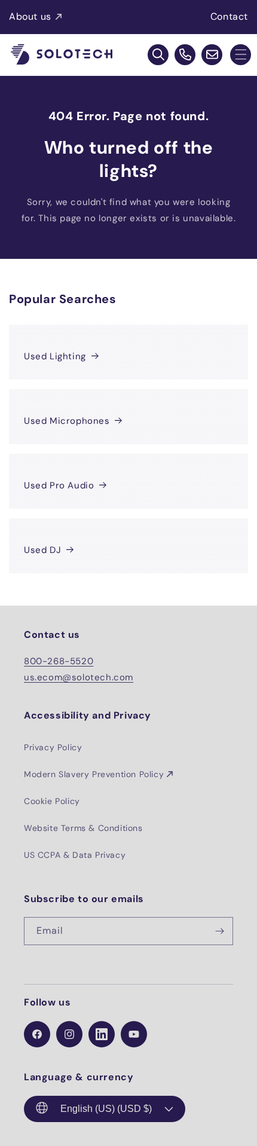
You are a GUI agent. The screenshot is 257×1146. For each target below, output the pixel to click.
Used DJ (42, 550)
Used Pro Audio (59, 485)
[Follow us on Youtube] (134, 1034)
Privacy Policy (53, 747)
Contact (229, 16)
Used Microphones (67, 421)
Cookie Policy (52, 801)
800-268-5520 (58, 661)
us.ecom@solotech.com (78, 677)
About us (30, 16)
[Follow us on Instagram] (69, 1034)
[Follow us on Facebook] (37, 1034)
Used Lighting (55, 356)
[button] (240, 54)
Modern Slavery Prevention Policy (94, 774)
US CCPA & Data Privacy (75, 854)
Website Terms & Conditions (83, 828)
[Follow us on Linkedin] (101, 1034)
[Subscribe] (219, 931)
